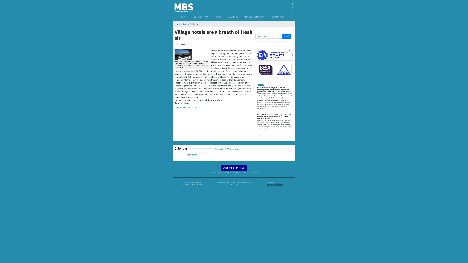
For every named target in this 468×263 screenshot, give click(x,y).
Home (177, 24)
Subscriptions (200, 17)
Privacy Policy (188, 182)
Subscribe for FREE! (234, 167)
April (185, 24)
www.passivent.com (188, 107)
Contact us (278, 17)
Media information (254, 17)
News (184, 17)
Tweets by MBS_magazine (227, 149)
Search (286, 36)
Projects (194, 24)
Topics (218, 17)
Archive (233, 17)
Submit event (193, 155)
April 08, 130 (220, 100)
